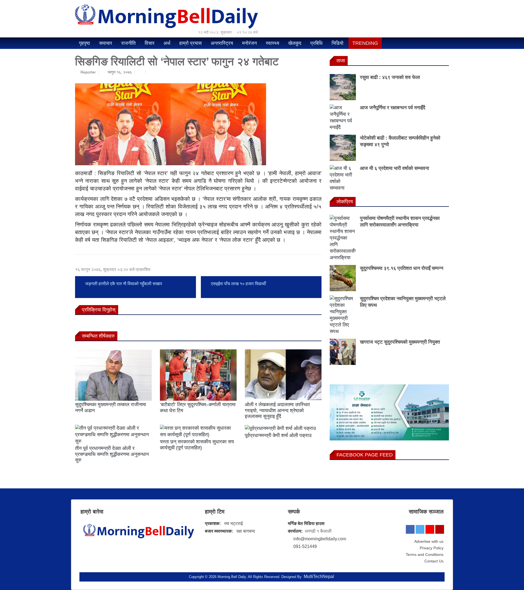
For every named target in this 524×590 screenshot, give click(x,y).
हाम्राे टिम (214, 512)
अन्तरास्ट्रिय (222, 43)
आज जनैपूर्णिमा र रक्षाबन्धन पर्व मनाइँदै (392, 107)
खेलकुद (294, 43)
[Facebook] (410, 529)
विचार (149, 43)
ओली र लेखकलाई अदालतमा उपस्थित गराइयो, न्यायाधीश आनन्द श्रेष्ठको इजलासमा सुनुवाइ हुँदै (277, 410)
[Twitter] (420, 529)
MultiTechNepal (319, 576)
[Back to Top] (505, 571)
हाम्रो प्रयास (190, 43)
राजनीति (128, 43)
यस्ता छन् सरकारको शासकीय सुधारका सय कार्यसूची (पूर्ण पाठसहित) (197, 444)
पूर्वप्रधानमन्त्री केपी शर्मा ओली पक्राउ (278, 435)
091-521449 (305, 546)
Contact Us (433, 561)
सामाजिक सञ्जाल (426, 512)
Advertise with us (428, 541)
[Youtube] (430, 529)
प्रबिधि (316, 43)
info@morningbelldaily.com (319, 538)
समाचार (105, 43)
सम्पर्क (294, 512)
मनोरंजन (249, 43)
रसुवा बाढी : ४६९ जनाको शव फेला (390, 77)
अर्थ (166, 43)
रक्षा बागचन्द (245, 531)
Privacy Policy (431, 548)
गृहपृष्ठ (84, 43)
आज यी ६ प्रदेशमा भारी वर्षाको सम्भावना (394, 168)
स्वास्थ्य (272, 43)
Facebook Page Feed (365, 455)
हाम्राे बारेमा (92, 512)
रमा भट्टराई (233, 523)
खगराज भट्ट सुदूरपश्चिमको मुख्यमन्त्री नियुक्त (400, 342)
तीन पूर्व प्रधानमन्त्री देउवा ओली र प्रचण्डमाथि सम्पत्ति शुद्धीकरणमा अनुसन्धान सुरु (112, 454)
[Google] (440, 529)
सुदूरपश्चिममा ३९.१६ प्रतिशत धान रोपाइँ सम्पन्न (401, 268)
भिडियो (337, 43)
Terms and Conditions (424, 554)
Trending (365, 43)
